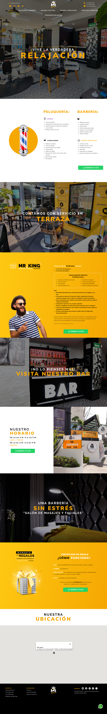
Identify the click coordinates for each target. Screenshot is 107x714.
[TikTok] (93, 688)
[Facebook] (86, 688)
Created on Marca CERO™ (80, 693)
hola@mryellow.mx (15, 3)
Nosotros (29, 690)
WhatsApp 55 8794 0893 (11, 696)
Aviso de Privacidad (31, 692)
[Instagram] (90, 688)
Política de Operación (32, 694)
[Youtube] (83, 688)
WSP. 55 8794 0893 (90, 6)
